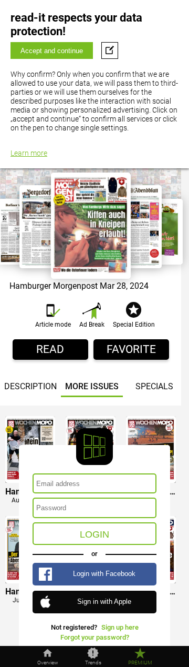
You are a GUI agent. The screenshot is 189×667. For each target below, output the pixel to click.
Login (94, 534)
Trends (93, 662)
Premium (140, 662)
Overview (47, 662)
